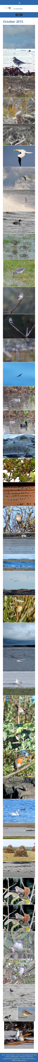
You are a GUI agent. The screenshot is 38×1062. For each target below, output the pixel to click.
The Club (18, 1055)
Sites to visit (30, 1056)
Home (3, 1055)
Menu (19, 15)
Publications (22, 1056)
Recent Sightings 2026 (27, 1055)
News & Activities (10, 1055)
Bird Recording (14, 1056)
